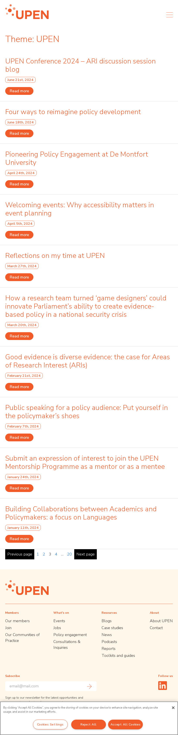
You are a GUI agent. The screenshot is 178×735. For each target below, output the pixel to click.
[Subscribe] (89, 686)
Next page (85, 554)
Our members (17, 620)
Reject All (88, 724)
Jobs (57, 627)
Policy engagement (70, 634)
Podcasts (109, 641)
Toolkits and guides (118, 655)
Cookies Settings (50, 724)
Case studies (112, 627)
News (107, 634)
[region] (89, 718)
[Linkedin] (162, 685)
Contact (156, 627)
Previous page (19, 554)
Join (8, 627)
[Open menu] (169, 14)
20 (69, 554)
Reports (108, 648)
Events (59, 620)
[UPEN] (27, 11)
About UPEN (161, 620)
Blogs (107, 620)
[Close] (173, 707)
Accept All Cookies (125, 724)
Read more (19, 91)
